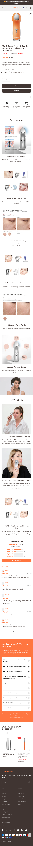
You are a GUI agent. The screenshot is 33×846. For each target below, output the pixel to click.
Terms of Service (6, 822)
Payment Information (7, 814)
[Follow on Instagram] (10, 830)
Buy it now (16, 90)
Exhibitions (21, 796)
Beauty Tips (21, 799)
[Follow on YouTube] (18, 830)
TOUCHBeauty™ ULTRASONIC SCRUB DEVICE (8, 754)
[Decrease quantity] (3, 80)
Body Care (4, 801)
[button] (5, 57)
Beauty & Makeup (6, 799)
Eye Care (4, 796)
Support (20, 804)
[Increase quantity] (9, 80)
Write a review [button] (16, 560)
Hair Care (4, 791)
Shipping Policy (5, 812)
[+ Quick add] (14, 749)
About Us (20, 791)
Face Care (4, 793)
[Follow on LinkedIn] (22, 830)
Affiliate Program (22, 801)
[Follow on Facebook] (3, 830)
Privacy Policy (5, 819)
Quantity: (4, 76)
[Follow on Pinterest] (14, 830)
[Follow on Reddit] (26, 830)
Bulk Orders (21, 793)
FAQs (3, 825)
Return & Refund (6, 817)
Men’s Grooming (6, 804)
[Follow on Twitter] (6, 830)
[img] (5, 573)
